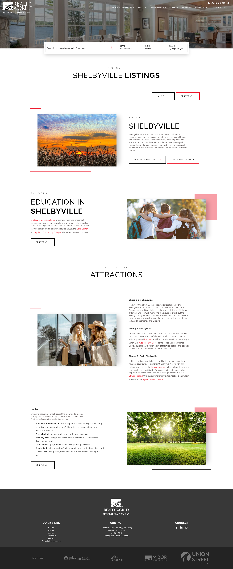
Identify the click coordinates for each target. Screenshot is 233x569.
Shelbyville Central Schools (43, 220)
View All (162, 96)
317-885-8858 (116, 533)
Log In (214, 3)
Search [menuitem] (51, 528)
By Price (148, 49)
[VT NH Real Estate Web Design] (195, 558)
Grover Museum (158, 367)
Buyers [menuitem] (173, 7)
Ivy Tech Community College (48, 232)
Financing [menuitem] (200, 7)
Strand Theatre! (136, 376)
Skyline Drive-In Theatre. (153, 379)
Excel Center (82, 229)
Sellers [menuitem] (186, 7)
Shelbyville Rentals (181, 160)
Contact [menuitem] (215, 7)
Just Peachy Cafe (146, 343)
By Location (125, 49)
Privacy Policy (38, 558)
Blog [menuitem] (226, 7)
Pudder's (148, 339)
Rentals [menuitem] (142, 7)
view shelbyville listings (146, 160)
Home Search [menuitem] (157, 7)
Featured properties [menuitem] (122, 7)
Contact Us (186, 96)
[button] (111, 48)
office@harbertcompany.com (116, 536)
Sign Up (225, 3)
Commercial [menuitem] (51, 536)
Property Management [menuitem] (51, 541)
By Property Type (176, 49)
